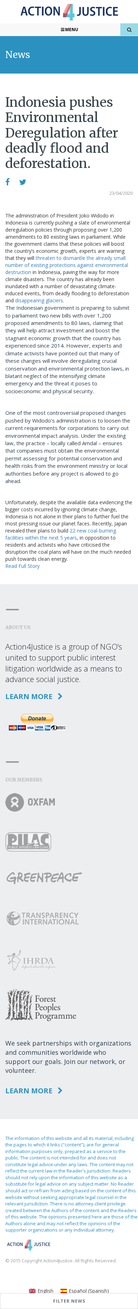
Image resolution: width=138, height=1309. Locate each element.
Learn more (29, 696)
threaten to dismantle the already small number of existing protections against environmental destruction (66, 265)
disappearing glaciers (39, 300)
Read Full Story (22, 566)
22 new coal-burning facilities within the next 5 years (60, 534)
